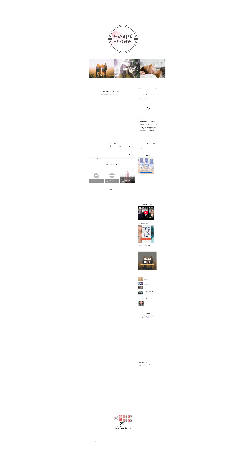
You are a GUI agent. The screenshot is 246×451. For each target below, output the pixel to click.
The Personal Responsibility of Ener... (126, 180)
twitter (147, 145)
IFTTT (112, 145)
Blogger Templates (122, 441)
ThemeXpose (100, 441)
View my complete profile (143, 308)
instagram (154, 145)
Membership (120, 81)
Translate (151, 317)
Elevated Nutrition (104, 81)
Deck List (128, 81)
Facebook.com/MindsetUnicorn (144, 367)
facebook (141, 145)
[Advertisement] (123, 11)
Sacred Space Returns (149, 283)
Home (95, 81)
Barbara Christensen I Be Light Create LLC (147, 306)
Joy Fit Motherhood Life (95, 181)
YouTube (135, 81)
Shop (151, 81)
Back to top (154, 441)
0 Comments (92, 154)
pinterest (141, 150)
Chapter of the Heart (148, 278)
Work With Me (143, 81)
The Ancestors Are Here (149, 287)
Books (113, 81)
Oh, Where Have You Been (149, 291)
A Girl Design (107, 441)
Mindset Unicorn (149, 133)
